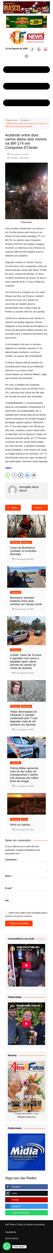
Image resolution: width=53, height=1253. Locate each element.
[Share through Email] (33, 475)
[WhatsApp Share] (7, 475)
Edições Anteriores (26, 1117)
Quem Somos (11, 1238)
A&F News (10, 1224)
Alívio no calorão (20, 824)
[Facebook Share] (14, 475)
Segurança (24, 158)
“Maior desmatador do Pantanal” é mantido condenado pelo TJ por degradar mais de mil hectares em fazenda (24, 718)
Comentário (11, 859)
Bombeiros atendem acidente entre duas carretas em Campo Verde (26, 601)
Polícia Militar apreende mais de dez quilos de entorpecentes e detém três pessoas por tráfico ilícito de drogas (24, 775)
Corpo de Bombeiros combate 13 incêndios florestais (23, 551)
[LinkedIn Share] (27, 475)
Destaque (14, 158)
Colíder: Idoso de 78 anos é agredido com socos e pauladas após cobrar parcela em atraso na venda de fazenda (25, 661)
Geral (24, 819)
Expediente (10, 1232)
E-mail (9, 888)
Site (7, 900)
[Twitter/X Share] (20, 475)
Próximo (38, 507)
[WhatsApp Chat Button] (7, 1246)
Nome (8, 876)
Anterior (14, 507)
